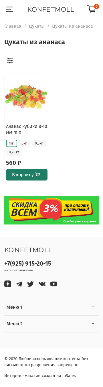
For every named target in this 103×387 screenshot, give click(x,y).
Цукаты (37, 26)
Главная (12, 26)
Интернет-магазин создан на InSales (40, 375)
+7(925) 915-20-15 (27, 263)
